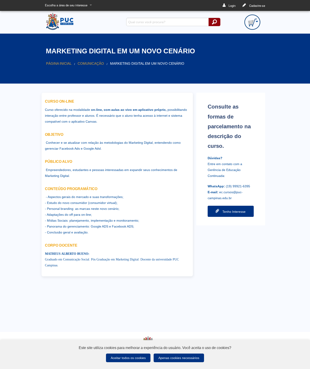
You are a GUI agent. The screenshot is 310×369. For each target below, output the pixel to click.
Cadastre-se (256, 5)
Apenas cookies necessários (178, 358)
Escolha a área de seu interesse (66, 5)
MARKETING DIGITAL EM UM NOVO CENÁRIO (147, 63)
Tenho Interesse (233, 211)
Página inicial (58, 63)
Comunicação (91, 63)
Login (232, 5)
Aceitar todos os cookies (128, 358)
